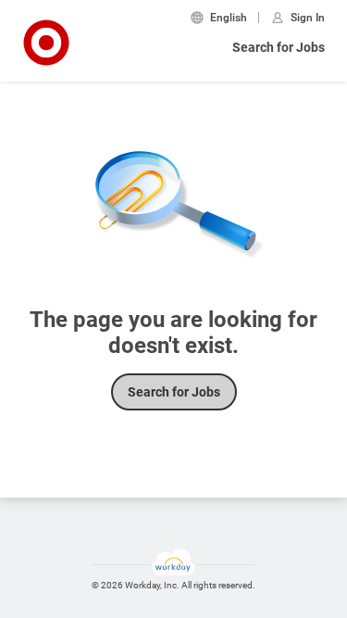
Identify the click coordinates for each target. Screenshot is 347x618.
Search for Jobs (278, 47)
